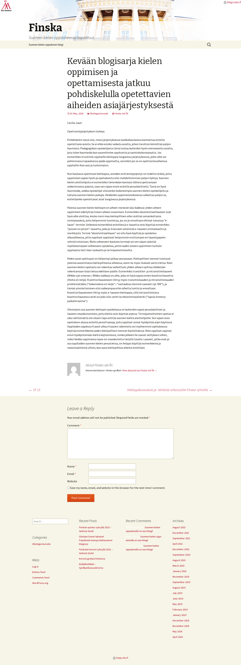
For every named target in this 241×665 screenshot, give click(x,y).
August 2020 (179, 560)
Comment (74, 425)
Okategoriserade (99, 113)
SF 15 (34, 390)
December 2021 (181, 532)
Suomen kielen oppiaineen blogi (46, 44)
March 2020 (178, 565)
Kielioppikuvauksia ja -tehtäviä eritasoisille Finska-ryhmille (169, 390)
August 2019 (179, 587)
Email (71, 474)
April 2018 (178, 636)
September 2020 (181, 554)
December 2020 (181, 549)
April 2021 (178, 543)
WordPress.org (40, 583)
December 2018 (181, 620)
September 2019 (181, 582)
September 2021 (181, 538)
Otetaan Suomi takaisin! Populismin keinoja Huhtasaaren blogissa (95, 540)
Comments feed (40, 577)
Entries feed (38, 572)
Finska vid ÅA (121, 113)
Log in (35, 566)
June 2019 (178, 598)
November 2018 (181, 626)
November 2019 (181, 576)
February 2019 (180, 609)
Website (72, 481)
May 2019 (177, 604)
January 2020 (179, 571)
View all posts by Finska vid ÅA (139, 370)
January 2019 (179, 615)
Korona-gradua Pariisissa (92, 558)
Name (71, 466)
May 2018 (177, 631)
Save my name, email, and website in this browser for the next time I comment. (117, 488)
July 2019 (177, 593)
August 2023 (179, 527)
